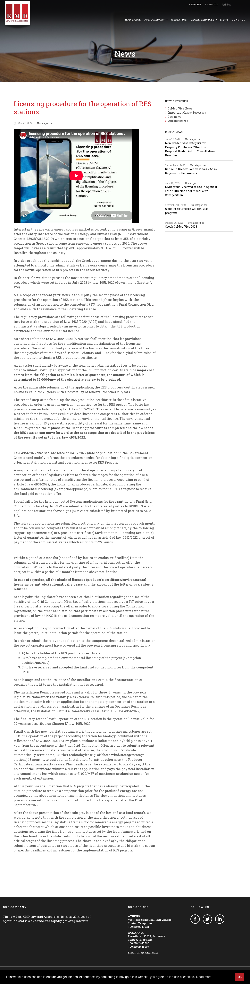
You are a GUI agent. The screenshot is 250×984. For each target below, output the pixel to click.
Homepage (133, 19)
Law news (174, 116)
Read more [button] (204, 977)
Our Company (155, 19)
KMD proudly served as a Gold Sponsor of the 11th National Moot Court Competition (191, 191)
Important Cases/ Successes (187, 112)
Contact (238, 19)
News (224, 19)
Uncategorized (45, 123)
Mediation (179, 19)
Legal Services (203, 19)
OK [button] (240, 977)
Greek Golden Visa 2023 (181, 226)
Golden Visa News (180, 108)
